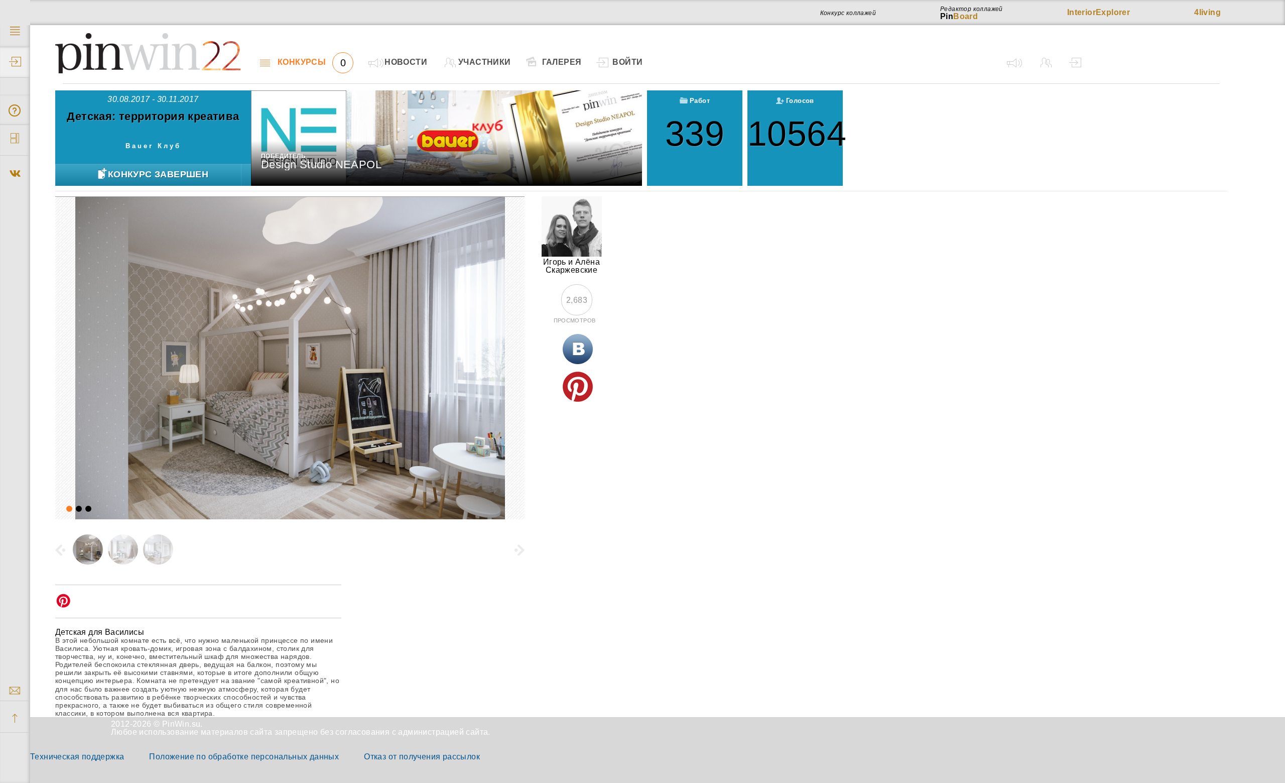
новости (405, 62)
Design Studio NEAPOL (321, 164)
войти (627, 62)
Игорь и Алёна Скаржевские (571, 266)
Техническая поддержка (77, 756)
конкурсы (312, 62)
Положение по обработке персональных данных (244, 756)
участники (484, 62)
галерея (562, 62)
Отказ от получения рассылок (422, 756)
